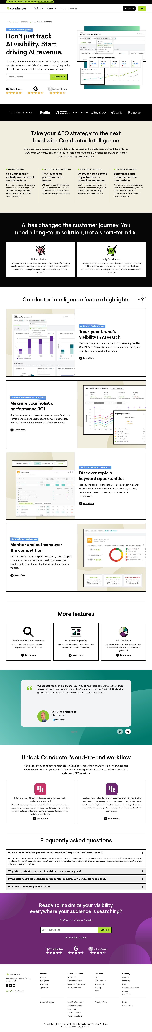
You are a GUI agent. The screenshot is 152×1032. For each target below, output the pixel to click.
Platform (43, 974)
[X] (7, 985)
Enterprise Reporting (76, 641)
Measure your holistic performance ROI (31, 406)
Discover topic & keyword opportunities (102, 476)
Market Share (123, 641)
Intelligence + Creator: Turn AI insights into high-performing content (40, 799)
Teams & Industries (75, 974)
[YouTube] (14, 985)
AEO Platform (21, 22)
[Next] (127, 731)
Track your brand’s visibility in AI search (100, 335)
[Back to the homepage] (16, 8)
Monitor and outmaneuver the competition (36, 548)
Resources (99, 974)
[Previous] (119, 731)
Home (9, 22)
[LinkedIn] (10, 985)
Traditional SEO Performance (28, 641)
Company (126, 974)
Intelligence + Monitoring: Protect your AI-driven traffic (112, 798)
